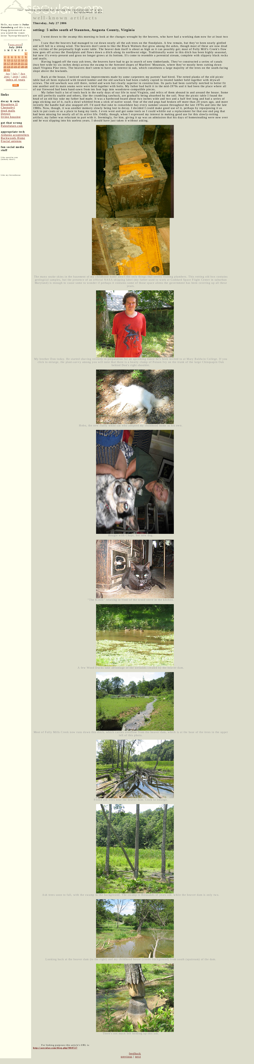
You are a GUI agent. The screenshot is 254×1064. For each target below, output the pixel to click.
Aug (23, 73)
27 (19, 66)
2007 (24, 76)
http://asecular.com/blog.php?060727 (55, 1048)
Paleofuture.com (12, 125)
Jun (8, 73)
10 (8, 60)
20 (19, 63)
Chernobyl (8, 107)
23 (5, 66)
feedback (135, 1053)
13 (19, 60)
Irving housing (11, 116)
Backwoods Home (13, 138)
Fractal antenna (11, 141)
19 (15, 63)
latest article (16, 45)
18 (12, 63)
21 (22, 63)
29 (26, 66)
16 (5, 63)
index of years (15, 79)
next (138, 1056)
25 (12, 66)
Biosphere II (9, 104)
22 (26, 63)
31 (8, 70)
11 (12, 60)
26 (15, 66)
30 (5, 70)
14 (22, 60)
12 (15, 60)
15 (26, 60)
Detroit (5, 113)
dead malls (8, 110)
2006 (15, 76)
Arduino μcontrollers (15, 134)
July (15, 73)
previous (126, 1056)
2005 (7, 76)
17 (8, 63)
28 (22, 66)
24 (8, 66)
